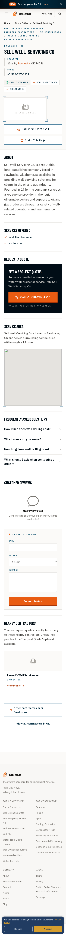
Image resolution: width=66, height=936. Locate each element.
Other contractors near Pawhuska (28, 710)
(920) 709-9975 (11, 787)
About (6, 875)
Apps (38, 818)
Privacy (39, 881)
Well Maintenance (47, 82)
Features (40, 807)
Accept (48, 929)
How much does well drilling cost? (27, 429)
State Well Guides (12, 855)
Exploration (17, 89)
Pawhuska (23, 63)
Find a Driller (21, 23)
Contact (7, 887)
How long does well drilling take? (26, 449)
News (6, 892)
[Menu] (6, 13)
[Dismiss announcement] (61, 4)
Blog (5, 904)
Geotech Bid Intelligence (49, 846)
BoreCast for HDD (45, 829)
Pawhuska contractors (19, 32)
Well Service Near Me (14, 828)
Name (11, 541)
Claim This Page (35, 140)
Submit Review (33, 601)
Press (6, 898)
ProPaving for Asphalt (47, 835)
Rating (13, 555)
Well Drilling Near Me (13, 812)
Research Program (12, 881)
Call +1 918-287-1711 (35, 129)
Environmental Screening (49, 841)
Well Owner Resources (15, 849)
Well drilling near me (23, 36)
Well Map (47, 13)
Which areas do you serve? (22, 439)
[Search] (59, 13)
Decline (18, 929)
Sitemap (40, 897)
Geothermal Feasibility (47, 852)
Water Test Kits (11, 861)
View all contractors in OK (33, 723)
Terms (39, 875)
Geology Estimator (45, 824)
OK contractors (50, 32)
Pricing (39, 812)
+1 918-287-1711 (18, 74)
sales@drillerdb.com (14, 792)
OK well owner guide (18, 39)
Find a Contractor (12, 807)
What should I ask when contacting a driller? (29, 462)
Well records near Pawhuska (23, 28)
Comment (13, 570)
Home (7, 23)
